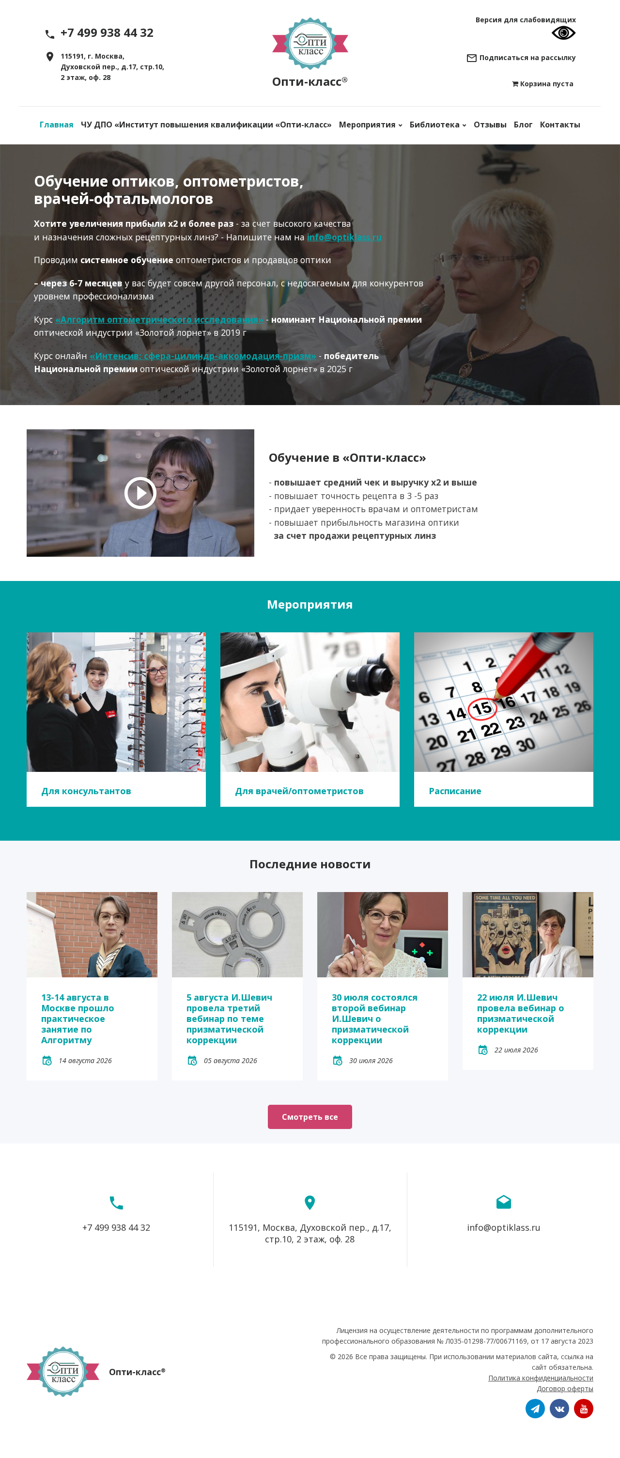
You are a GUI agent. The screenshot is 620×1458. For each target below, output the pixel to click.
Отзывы (490, 124)
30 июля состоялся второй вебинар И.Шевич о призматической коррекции (375, 1018)
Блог (523, 124)
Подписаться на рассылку (527, 57)
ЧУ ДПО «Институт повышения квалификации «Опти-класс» (206, 124)
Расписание (455, 791)
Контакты (560, 124)
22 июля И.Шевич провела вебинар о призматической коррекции (520, 1013)
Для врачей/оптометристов (299, 791)
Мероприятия (367, 124)
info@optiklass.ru (504, 1227)
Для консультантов (86, 791)
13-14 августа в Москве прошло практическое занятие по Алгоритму (77, 1018)
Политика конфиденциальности (540, 1377)
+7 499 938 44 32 (116, 1227)
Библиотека (435, 124)
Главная (57, 124)
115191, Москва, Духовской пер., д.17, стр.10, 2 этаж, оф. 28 (310, 1233)
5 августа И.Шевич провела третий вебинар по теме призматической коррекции (229, 1018)
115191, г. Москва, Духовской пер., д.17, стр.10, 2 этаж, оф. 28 (112, 66)
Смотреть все (310, 1117)
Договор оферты (565, 1388)
